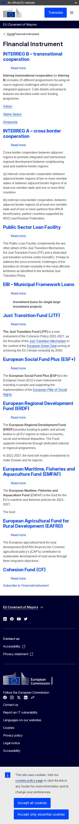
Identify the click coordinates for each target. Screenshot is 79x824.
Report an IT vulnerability (20, 712)
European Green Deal (42, 346)
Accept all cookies (32, 803)
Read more (18, 68)
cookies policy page (29, 780)
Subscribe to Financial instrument (26, 585)
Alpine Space (12, 114)
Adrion (7, 106)
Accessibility (11, 751)
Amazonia (10, 122)
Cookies (8, 728)
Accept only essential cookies (41, 814)
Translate (55, 13)
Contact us (10, 705)
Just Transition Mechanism (47, 341)
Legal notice (11, 743)
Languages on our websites (22, 720)
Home (10, 34)
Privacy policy (13, 735)
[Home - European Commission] (12, 12)
